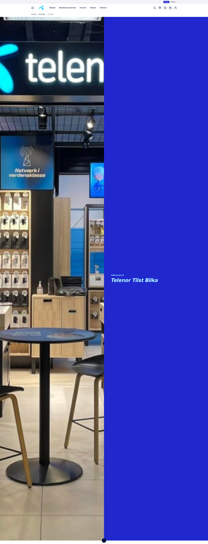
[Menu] (32, 7)
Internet (83, 8)
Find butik (42, 14)
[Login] (175, 7)
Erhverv (173, 2)
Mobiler (53, 8)
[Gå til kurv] (170, 7)
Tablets (93, 8)
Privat (166, 2)
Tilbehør (103, 8)
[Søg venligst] (154, 7)
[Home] (41, 8)
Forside (33, 14)
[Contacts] (165, 7)
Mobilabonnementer (67, 8)
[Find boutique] (159, 7)
